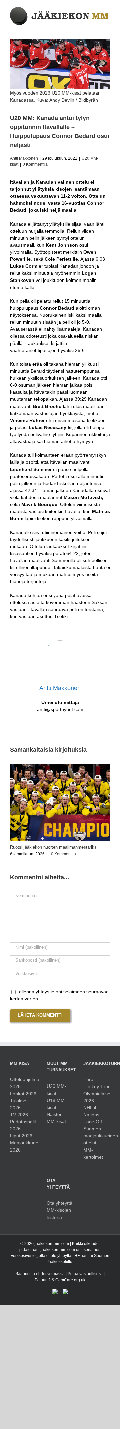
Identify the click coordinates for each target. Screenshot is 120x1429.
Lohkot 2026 (23, 1093)
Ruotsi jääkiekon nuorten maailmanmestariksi (54, 847)
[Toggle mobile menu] (107, 28)
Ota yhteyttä (59, 1203)
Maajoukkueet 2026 (23, 1146)
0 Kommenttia (35, 164)
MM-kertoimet (93, 1153)
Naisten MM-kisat (56, 1118)
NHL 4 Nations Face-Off (92, 1114)
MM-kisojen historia (59, 1213)
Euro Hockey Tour (96, 1083)
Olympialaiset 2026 (96, 1097)
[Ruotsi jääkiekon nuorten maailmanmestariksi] (60, 766)
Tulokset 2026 (19, 1104)
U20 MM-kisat (56, 1089)
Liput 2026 (21, 1135)
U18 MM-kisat (56, 1104)
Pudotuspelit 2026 (23, 1125)
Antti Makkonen (24, 158)
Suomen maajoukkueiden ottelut (96, 1135)
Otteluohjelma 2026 (23, 1083)
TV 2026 (19, 1114)
